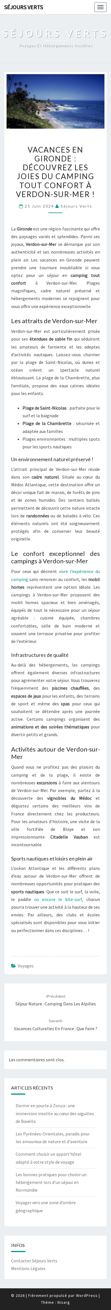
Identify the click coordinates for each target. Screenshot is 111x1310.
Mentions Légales (28, 1268)
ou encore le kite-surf (58, 899)
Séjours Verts (23, 7)
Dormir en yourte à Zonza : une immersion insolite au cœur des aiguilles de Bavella (55, 1113)
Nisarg (63, 1302)
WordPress (87, 1295)
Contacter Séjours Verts (34, 1261)
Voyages (26, 966)
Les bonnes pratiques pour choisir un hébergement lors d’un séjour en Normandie (51, 1182)
